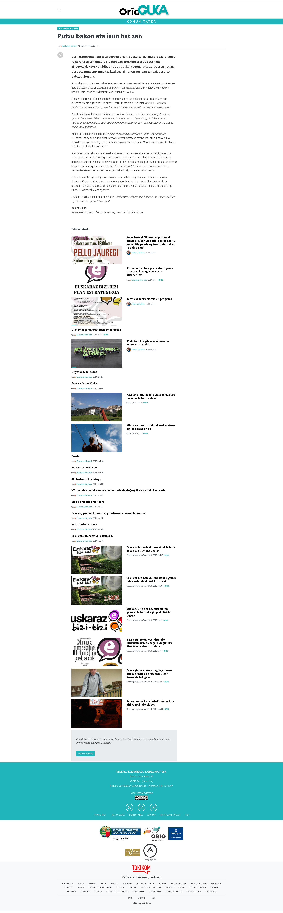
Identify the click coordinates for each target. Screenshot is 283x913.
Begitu (68, 887)
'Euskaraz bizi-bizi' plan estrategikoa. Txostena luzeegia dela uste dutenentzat (149, 271)
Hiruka (214, 887)
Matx (130, 898)
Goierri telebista (151, 887)
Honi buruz (100, 815)
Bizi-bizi (76, 456)
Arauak (151, 815)
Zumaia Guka (194, 891)
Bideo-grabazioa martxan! (87, 501)
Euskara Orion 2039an (84, 383)
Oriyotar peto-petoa (84, 372)
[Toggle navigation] (59, 10)
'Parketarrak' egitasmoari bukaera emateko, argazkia (147, 342)
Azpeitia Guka (178, 883)
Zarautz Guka (174, 891)
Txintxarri (155, 891)
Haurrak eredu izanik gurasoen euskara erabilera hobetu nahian (150, 396)
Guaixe (170, 887)
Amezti (115, 883)
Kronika (71, 891)
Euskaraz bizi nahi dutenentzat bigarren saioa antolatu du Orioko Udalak (151, 579)
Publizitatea (136, 815)
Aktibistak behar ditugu (86, 479)
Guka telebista (197, 887)
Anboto (127, 883)
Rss (187, 815)
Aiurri (92, 883)
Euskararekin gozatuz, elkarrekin (92, 536)
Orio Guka (138, 891)
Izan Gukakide (85, 753)
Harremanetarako (170, 815)
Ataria (162, 883)
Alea (103, 883)
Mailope (85, 891)
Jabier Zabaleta (138, 253)
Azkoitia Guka (199, 883)
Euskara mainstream (84, 467)
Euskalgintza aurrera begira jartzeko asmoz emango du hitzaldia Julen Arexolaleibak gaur (149, 673)
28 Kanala (210, 891)
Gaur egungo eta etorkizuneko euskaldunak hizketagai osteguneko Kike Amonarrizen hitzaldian (149, 643)
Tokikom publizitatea (141, 903)
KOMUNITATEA (141, 21)
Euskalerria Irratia (100, 887)
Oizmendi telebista (117, 891)
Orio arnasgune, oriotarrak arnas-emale (96, 329)
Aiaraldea (68, 883)
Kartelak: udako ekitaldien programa (149, 299)
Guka (181, 887)
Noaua (98, 891)
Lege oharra (118, 815)
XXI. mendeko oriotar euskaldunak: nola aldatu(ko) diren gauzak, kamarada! (118, 490)
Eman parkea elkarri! (84, 524)
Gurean (142, 898)
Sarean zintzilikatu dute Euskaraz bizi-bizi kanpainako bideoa (150, 702)
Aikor (81, 883)
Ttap (152, 898)
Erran (80, 887)
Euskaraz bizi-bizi (68, 28)
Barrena (216, 883)
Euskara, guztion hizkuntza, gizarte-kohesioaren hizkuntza (108, 513)
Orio (161, 280)
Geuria (120, 887)
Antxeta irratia (145, 883)
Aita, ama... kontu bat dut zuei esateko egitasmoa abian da (150, 427)
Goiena (132, 887)
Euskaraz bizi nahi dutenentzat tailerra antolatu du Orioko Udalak (150, 548)
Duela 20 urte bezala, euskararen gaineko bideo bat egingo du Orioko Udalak (148, 612)
